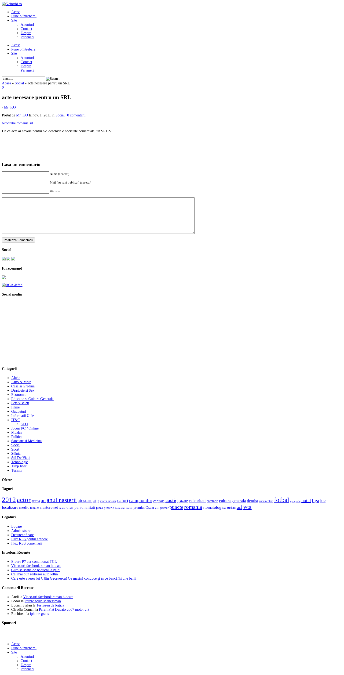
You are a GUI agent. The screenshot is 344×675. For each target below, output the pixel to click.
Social (19, 83)
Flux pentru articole (29, 539)
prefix (129, 507)
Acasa (15, 12)
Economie (18, 395)
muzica (34, 507)
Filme (15, 407)
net (55, 507)
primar (164, 507)
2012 (9, 499)
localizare (10, 507)
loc (323, 500)
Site (14, 20)
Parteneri (27, 37)
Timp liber (18, 466)
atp (96, 500)
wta (247, 507)
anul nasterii (62, 500)
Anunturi (27, 24)
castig (171, 500)
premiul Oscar (143, 507)
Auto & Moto (21, 382)
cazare (183, 500)
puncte (176, 507)
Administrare (20, 531)
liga (315, 500)
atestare (85, 500)
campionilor (140, 500)
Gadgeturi (18, 411)
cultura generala (232, 500)
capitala (159, 501)
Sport (15, 449)
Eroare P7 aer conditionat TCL (34, 561)
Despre (26, 33)
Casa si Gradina (23, 386)
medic (24, 507)
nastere (46, 507)
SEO (24, 424)
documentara (266, 501)
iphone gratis (39, 614)
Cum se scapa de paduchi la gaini (35, 570)
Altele (15, 378)
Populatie (120, 508)
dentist (252, 500)
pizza (99, 507)
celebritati (197, 500)
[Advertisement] (172, 144)
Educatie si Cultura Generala (32, 399)
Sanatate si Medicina (26, 441)
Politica (16, 437)
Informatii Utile (22, 416)
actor (24, 499)
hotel (306, 500)
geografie (295, 501)
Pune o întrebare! (24, 16)
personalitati (84, 507)
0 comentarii (76, 115)
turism (231, 507)
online (62, 507)
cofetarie (212, 501)
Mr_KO (10, 107)
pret (157, 507)
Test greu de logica (50, 605)
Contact (26, 29)
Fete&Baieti (20, 403)
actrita (36, 501)
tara (224, 508)
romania (193, 507)
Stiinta (16, 453)
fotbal (281, 499)
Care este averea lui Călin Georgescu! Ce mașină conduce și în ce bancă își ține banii (73, 578)
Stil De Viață (20, 458)
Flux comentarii (26, 543)
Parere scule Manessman (43, 601)
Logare (16, 526)
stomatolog (212, 507)
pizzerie (109, 507)
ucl (239, 507)
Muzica (16, 432)
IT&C (15, 420)
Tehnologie (19, 462)
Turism (16, 470)
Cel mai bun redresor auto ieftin (34, 574)
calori (122, 500)
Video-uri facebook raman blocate (36, 566)
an (43, 500)
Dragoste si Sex (22, 390)
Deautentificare (22, 535)
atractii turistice (108, 501)
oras (69, 507)
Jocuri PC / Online (25, 428)
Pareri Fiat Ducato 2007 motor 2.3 (64, 609)
